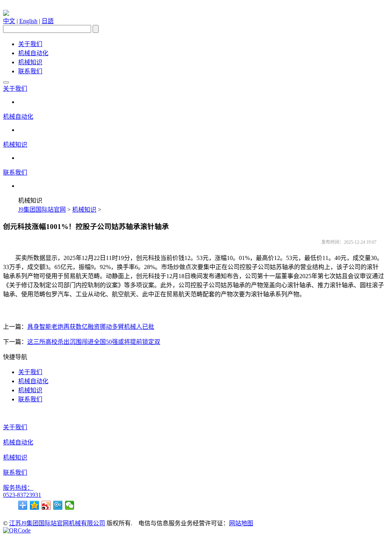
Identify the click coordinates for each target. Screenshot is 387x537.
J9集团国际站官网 (42, 209)
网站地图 (241, 523)
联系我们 (30, 71)
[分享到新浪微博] (46, 505)
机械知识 (30, 62)
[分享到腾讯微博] (58, 505)
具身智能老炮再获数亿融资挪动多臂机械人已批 (90, 326)
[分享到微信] (69, 505)
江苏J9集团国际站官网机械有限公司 (57, 523)
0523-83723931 (22, 495)
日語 (48, 21)
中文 (9, 21)
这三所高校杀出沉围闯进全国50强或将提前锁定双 (93, 342)
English (28, 21)
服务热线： (18, 487)
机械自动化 (33, 53)
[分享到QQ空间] (34, 505)
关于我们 (30, 44)
